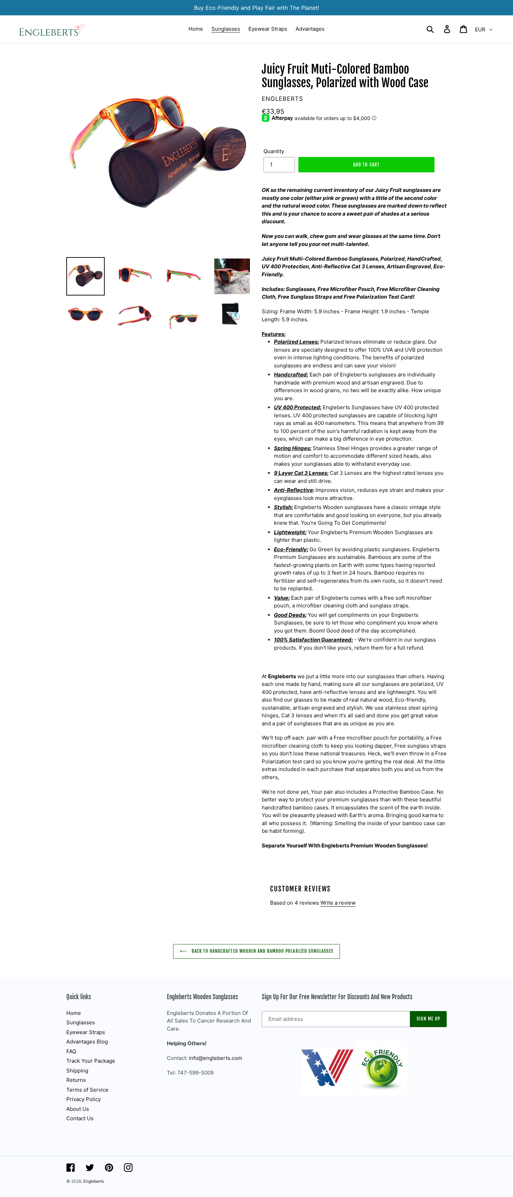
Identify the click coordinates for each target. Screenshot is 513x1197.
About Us (77, 1109)
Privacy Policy (83, 1099)
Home (73, 1013)
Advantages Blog (87, 1041)
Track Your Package (90, 1060)
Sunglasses (80, 1022)
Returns (76, 1080)
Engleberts (93, 1181)
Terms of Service (87, 1089)
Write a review (338, 902)
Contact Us (80, 1118)
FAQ (71, 1051)
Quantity (273, 151)
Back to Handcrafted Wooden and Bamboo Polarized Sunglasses (261, 951)
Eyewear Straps (85, 1032)
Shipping (77, 1070)
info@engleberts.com (215, 1058)
